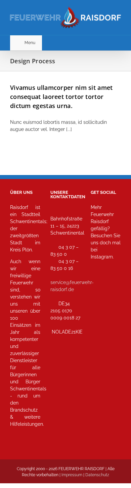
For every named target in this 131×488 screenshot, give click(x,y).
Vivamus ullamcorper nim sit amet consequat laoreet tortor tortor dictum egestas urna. (61, 96)
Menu (30, 42)
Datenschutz (97, 475)
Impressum (71, 475)
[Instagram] (98, 286)
